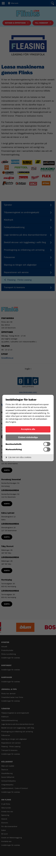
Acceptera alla (28, 429)
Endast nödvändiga (28, 437)
